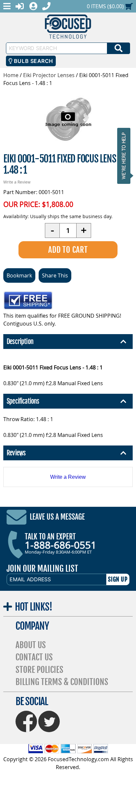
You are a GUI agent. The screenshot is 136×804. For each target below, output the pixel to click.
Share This (55, 275)
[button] (126, 155)
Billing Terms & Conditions (62, 682)
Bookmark (19, 275)
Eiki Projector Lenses (49, 75)
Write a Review (16, 182)
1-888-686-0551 (60, 545)
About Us (31, 645)
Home (10, 75)
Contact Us (34, 657)
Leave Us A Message (57, 516)
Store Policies (39, 670)
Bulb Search (32, 61)
